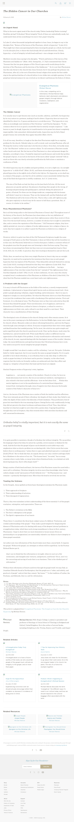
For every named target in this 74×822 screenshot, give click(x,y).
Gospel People (20, 718)
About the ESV (41, 785)
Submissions (24, 810)
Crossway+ (23, 792)
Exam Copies (57, 792)
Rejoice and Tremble (54, 718)
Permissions (24, 812)
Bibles (5, 787)
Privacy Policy (7, 810)
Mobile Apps (40, 789)
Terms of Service (8, 812)
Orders (22, 805)
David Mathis (45, 652)
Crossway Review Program (61, 789)
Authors (6, 792)
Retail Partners (24, 785)
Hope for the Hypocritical (15, 679)
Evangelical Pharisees (48, 86)
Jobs (5, 808)
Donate (6, 794)
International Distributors (27, 787)
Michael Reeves (66, 17)
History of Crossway (9, 803)
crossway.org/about (61, 745)
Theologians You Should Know (54, 729)
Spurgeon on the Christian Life (19, 729)
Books (5, 785)
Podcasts (56, 785)
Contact (23, 801)
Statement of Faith (9, 805)
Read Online (40, 787)
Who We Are (7, 801)
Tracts (5, 789)
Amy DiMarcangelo (12, 681)
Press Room (57, 787)
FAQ (22, 808)
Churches (23, 789)
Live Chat (23, 803)
